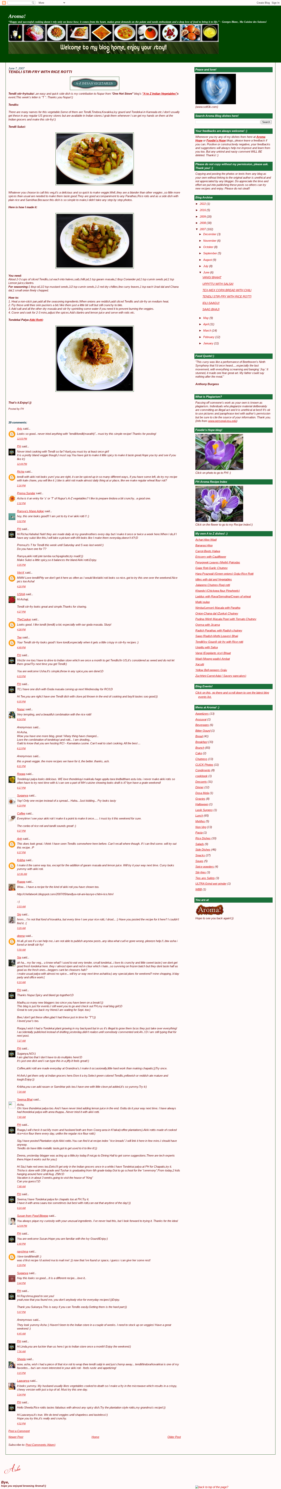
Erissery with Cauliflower (210, 556)
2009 (203, 216)
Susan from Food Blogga (32, 1215)
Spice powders (204, 866)
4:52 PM (21, 1423)
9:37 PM (21, 852)
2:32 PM (21, 503)
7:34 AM (21, 1092)
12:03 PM (22, 439)
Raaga (21, 881)
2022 (203, 203)
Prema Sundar (26, 493)
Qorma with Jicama (207, 624)
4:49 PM (21, 647)
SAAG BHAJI (210, 309)
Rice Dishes (203, 838)
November (210, 240)
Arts (19, 428)
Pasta (199, 832)
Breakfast (201, 742)
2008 (203, 222)
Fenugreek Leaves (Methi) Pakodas (217, 562)
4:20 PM (21, 586)
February (209, 337)
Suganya (22, 795)
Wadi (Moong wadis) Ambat (212, 658)
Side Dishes (202, 849)
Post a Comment (19, 1431)
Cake (198, 753)
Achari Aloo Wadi (206, 539)
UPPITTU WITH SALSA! (217, 283)
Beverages (202, 725)
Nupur (21, 709)
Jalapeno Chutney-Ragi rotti (212, 585)
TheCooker (24, 619)
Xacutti (199, 664)
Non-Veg (200, 827)
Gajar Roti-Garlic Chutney (211, 568)
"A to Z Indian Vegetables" (159, 93)
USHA (21, 594)
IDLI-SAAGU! (210, 303)
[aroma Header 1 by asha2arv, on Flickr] (113, 52)
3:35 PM (21, 565)
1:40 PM (21, 1244)
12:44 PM (22, 464)
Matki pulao (202, 602)
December (210, 234)
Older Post (174, 1437)
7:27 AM (21, 1041)
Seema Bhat (24, 1099)
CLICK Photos (204, 764)
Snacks (200, 855)
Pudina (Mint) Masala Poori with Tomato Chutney (225, 619)
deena (21, 935)
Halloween (201, 804)
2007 (203, 229)
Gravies (200, 798)
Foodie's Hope (216, 140)
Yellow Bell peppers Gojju (211, 670)
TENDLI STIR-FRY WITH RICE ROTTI (40, 72)
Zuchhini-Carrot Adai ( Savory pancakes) (220, 675)
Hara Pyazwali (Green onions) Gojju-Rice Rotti (224, 573)
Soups (199, 861)
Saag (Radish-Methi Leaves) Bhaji (216, 636)
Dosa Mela (202, 793)
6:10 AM (21, 982)
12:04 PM (22, 1226)
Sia (19, 957)
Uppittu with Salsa (206, 647)
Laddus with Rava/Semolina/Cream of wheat (223, 596)
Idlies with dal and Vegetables (213, 579)
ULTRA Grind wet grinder (211, 883)
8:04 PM (21, 719)
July (206, 266)
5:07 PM (21, 1312)
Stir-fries (200, 872)
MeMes (200, 821)
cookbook (201, 776)
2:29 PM (21, 1265)
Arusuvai (200, 719)
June (206, 272)
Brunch (199, 747)
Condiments (202, 770)
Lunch (199, 815)
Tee (19, 637)
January (208, 343)
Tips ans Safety (205, 878)
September (210, 253)
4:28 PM (21, 629)
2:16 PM (21, 485)
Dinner (199, 787)
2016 (203, 210)
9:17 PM (21, 788)
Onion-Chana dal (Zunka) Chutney (216, 613)
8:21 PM (21, 766)
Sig (19, 914)
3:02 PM (21, 521)
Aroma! (17, 16)
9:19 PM (21, 806)
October (208, 247)
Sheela (21, 1359)
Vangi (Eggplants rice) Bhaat (213, 653)
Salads (199, 844)
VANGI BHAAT (211, 277)
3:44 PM (21, 1283)
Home (95, 1437)
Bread (199, 736)
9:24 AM (21, 1208)
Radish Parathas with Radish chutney (218, 630)
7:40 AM (21, 1117)
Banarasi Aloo (204, 545)
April (206, 324)
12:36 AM (22, 874)
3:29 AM (21, 928)
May (206, 317)
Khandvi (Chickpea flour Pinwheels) (217, 590)
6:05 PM (21, 702)
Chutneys (201, 759)
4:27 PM (21, 612)
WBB (198, 889)
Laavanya (23, 1380)
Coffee (21, 813)
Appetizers (202, 713)
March (207, 330)
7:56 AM (21, 1351)
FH (19, 446)
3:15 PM (21, 1373)
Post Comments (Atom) (40, 1444)
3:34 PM (21, 1395)
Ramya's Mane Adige (30, 511)
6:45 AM (21, 1334)
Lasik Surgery (204, 810)
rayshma (22, 1251)
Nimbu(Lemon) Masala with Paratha (217, 607)
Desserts (201, 781)
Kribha (21, 860)
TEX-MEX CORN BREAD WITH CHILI (226, 290)
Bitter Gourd (202, 730)
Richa (20, 471)
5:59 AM (21, 950)
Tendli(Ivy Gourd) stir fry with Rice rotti (219, 641)
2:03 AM (21, 906)
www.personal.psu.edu (222, 421)
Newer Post (15, 1437)
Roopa (21, 773)
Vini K (20, 572)
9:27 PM (21, 831)
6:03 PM (21, 676)
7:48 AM (21, 1186)
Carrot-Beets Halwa (207, 551)
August (208, 259)
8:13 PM (21, 748)
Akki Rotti (36, 319)
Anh (19, 838)
